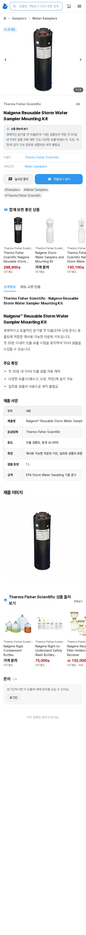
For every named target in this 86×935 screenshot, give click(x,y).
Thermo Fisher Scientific (22, 104)
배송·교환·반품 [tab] (30, 287)
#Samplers (12, 190)
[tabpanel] (43, 438)
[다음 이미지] (80, 59)
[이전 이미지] (5, 59)
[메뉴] (79, 6)
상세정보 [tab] (10, 287)
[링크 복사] (78, 104)
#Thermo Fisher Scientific (23, 195)
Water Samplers (44, 18)
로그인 (13, 697)
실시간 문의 (21, 179)
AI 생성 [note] (11, 30)
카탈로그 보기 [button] (62, 179)
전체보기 (78, 601)
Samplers (19, 18)
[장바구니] (68, 6)
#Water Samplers (36, 190)
